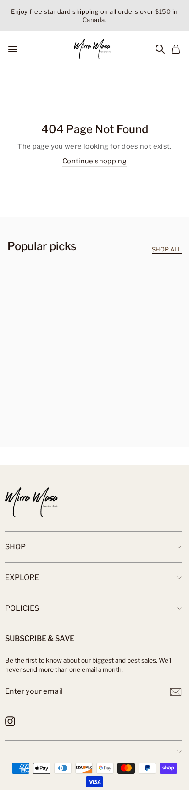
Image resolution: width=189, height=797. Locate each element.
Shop (15, 546)
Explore (22, 577)
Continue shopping (94, 161)
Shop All (167, 249)
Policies (22, 608)
